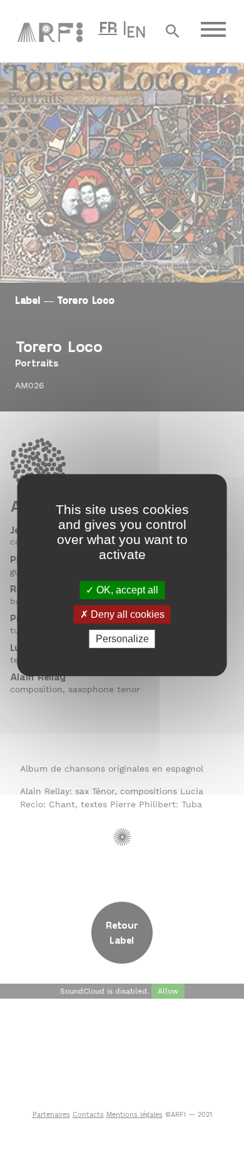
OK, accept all (126, 590)
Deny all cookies (126, 614)
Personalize (122, 638)
